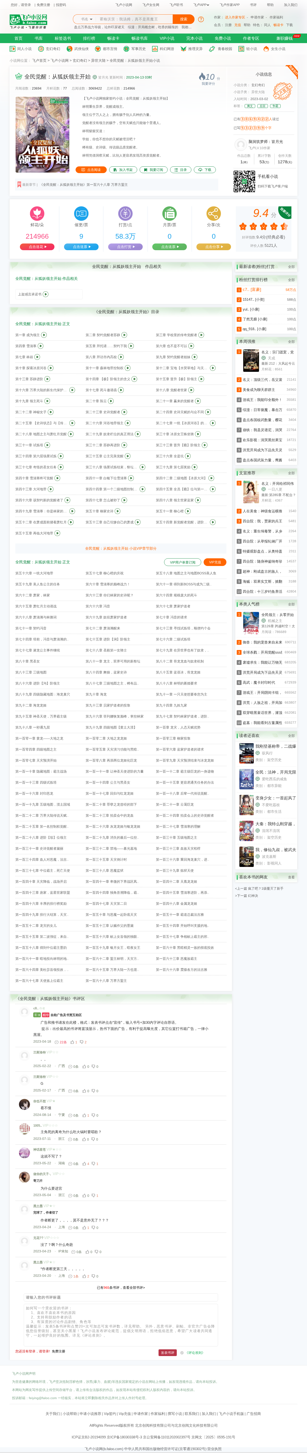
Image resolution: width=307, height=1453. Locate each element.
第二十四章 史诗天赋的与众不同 (180, 412)
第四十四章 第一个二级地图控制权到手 (112, 489)
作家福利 (276, 17)
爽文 (250, 106)
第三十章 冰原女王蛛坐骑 (175, 434)
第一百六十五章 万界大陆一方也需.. (112, 970)
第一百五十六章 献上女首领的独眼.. (112, 937)
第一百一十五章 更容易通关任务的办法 (185, 782)
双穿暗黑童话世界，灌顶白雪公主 (270, 713)
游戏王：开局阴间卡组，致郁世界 (270, 692)
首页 (18, 38)
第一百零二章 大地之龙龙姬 (106, 738)
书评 (253, 5)
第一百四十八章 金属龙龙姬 (176, 903)
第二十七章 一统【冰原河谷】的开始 (182, 423)
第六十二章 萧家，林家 (32, 595)
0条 (76, 1067)
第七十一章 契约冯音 (31, 628)
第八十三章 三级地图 (31, 672)
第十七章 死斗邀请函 (101, 390)
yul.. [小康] (251, 309)
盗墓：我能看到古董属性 (262, 723)
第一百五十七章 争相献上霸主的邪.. (182, 937)
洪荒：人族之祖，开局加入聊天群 (270, 703)
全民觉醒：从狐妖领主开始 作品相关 (46, 279)
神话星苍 (39, 1149)
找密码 (61, 5)
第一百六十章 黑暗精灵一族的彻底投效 (185, 948)
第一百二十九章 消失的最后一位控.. (112, 837)
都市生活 (274, 811)
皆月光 (103, 77)
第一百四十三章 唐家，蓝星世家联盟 (42, 892)
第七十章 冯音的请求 (171, 617)
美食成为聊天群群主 (259, 390)
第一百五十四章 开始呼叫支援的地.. (182, 925)
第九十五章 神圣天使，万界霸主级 (41, 716)
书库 (39, 38)
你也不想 (39, 1101)
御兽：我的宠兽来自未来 (262, 642)
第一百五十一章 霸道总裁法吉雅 (180, 914)
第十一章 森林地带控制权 (105, 368)
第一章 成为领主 (27, 335)
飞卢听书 (176, 5)
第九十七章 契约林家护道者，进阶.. (182, 716)
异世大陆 (98, 60)
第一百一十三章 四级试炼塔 (36, 782)
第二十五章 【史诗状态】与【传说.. (41, 423)
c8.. (36, 1008)
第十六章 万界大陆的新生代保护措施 (41, 390)
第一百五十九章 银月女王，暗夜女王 (113, 948)
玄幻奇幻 (53, 49)
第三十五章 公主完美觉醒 (105, 456)
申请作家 (257, 17)
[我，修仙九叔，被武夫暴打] (246, 866)
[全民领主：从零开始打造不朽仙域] (245, 633)
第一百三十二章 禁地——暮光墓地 (111, 848)
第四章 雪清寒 (25, 346)
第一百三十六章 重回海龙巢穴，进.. (182, 859)
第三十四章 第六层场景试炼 (36, 456)
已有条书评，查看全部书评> (121, 1287)
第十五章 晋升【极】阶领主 (176, 379)
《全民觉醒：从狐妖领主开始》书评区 (50, 998)
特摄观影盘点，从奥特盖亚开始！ (270, 551)
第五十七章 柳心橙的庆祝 (105, 573)
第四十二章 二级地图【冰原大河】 (181, 478)
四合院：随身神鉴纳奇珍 (262, 561)
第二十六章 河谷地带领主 (105, 423)
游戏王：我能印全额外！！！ (266, 400)
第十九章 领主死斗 (29, 401)
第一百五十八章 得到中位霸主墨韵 (41, 948)
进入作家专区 (235, 17)
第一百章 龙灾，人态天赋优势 (178, 727)
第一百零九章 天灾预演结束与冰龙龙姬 (185, 760)
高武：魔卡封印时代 (259, 682)
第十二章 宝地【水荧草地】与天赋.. (182, 368)
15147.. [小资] (253, 299)
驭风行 (267, 753)
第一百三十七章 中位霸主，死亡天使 (42, 870)
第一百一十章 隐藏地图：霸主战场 (41, 771)
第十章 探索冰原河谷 (31, 368)
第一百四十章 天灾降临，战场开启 (41, 881)
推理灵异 (195, 49)
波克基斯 (269, 856)
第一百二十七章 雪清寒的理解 (178, 826)
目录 (183, 170)
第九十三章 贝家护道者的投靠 (108, 705)
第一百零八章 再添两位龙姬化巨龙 (111, 760)
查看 (291, 877)
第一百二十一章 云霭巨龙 (175, 804)
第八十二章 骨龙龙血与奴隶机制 (180, 661)
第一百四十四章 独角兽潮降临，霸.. (112, 892)
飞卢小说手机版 (231, 1414)
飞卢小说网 (123, 5)
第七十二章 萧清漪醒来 (103, 628)
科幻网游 (167, 49)
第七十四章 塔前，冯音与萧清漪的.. (42, 639)
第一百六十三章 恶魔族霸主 (176, 959)
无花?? (38, 1238)
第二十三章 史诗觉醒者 (103, 412)
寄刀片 (38, 1180)
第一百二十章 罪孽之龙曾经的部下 (111, 804)
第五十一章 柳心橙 (170, 511)
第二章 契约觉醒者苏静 (103, 335)
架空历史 (274, 760)
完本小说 (194, 38)
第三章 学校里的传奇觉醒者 (176, 335)
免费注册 (43, 5)
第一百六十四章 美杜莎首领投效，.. (42, 970)
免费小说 (223, 38)
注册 (228, 25)
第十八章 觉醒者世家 (171, 390)
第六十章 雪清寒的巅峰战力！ (108, 584)
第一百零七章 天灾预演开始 (36, 760)
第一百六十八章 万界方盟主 (106, 981)
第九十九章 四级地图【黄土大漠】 (111, 727)
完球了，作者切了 (45, 1212)
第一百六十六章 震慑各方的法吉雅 (181, 970)
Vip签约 (110, 1414)
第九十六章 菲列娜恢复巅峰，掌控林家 (115, 716)
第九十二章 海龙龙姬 (31, 705)
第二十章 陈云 (96, 401)
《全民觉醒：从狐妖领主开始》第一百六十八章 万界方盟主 (84, 185)
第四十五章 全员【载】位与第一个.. (182, 489)
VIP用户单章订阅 (182, 562)
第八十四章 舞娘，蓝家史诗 (106, 672)
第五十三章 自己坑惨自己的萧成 (110, 522)
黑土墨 (38, 1206)
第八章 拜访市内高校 (101, 357)
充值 (237, 25)
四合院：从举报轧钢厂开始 (264, 541)
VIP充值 (215, 562)
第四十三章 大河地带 (31, 489)
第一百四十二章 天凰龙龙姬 (176, 881)
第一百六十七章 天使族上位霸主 (39, 981)
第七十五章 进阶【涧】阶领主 (108, 639)
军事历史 (138, 49)
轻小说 (251, 49)
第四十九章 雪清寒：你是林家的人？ (41, 511)
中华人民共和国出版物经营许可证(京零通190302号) (165, 1449)
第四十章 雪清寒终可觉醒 (34, 478)
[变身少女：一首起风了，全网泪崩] (246, 814)
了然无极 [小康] (255, 319)
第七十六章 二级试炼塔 (173, 639)
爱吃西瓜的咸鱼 (274, 779)
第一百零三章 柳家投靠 (173, 738)
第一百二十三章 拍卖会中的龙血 (110, 815)
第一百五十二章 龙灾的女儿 (36, 925)
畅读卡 (278, 25)
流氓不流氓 (271, 831)
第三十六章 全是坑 (170, 456)
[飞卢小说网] (31, 27)
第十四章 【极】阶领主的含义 (108, 379)
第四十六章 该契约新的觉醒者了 (39, 500)
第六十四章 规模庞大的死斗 (176, 595)
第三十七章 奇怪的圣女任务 (36, 467)
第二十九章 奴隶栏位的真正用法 (110, 434)
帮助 (270, 5)
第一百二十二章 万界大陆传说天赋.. (42, 815)
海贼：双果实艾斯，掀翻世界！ (268, 581)
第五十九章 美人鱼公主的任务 (37, 584)
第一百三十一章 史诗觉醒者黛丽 (39, 848)
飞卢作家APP (230, 5)
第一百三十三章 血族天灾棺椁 (178, 848)
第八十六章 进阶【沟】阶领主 (37, 683)
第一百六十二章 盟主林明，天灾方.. (112, 959)
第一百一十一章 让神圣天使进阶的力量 (115, 771)
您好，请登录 (21, 5)
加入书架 (126, 170)
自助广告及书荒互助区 (58, 1015)
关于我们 (53, 1414)
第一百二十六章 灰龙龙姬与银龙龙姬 (113, 826)
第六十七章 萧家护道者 (173, 606)
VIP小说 (167, 38)
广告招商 (254, 1414)
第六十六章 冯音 (98, 606)
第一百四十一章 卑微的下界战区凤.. (112, 881)
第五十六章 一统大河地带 (34, 573)
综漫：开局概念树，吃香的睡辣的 (153, 27)
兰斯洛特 (39, 1052)
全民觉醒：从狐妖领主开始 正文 (42, 324)
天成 (271, 358)
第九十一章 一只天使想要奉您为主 (181, 694)
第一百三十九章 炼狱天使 (175, 870)
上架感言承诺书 (29, 294)
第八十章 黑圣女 (27, 661)
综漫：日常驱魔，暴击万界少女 (268, 410)
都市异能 (274, 786)
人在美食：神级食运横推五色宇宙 (270, 511)
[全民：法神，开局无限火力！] (246, 788)
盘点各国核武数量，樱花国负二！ (270, 420)
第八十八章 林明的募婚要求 (176, 683)
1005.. (37, 1125)
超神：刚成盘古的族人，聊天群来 (270, 571)
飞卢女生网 (150, 5)
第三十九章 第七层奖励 (173, 467)
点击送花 (36, 247)
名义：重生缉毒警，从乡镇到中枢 (270, 531)
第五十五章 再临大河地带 (34, 533)
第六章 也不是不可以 (171, 346)
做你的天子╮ (42, 1174)
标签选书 (63, 38)
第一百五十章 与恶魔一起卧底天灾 (111, 914)
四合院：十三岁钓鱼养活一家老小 (270, 591)
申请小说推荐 (90, 1414)
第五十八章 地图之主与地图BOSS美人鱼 (186, 573)
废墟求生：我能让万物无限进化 (268, 662)
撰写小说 (175, 1414)
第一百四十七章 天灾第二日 (106, 903)
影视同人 (274, 863)
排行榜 (89, 38)
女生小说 (278, 49)
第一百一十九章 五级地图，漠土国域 (42, 804)
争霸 (275, 106)
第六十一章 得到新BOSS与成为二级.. (184, 584)
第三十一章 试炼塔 (29, 445)
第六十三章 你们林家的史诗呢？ (110, 595)
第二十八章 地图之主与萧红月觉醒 (41, 434)
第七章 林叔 (24, 357)
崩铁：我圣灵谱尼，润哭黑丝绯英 (270, 430)
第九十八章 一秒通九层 (32, 727)
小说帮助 (70, 1414)
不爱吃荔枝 (271, 805)
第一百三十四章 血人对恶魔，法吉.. (42, 859)
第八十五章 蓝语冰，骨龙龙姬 (178, 672)
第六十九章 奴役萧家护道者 (106, 617)
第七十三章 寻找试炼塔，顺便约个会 (183, 628)
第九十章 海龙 (96, 694)
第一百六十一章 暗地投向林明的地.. (42, 959)
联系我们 (192, 1414)
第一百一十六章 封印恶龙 (34, 793)
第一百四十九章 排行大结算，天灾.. (42, 914)
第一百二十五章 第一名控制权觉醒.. (42, 826)
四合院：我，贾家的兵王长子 (266, 521)
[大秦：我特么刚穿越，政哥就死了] (246, 840)
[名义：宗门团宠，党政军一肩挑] (245, 371)
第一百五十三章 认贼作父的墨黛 (110, 925)
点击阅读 (94, 170)
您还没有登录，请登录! (32, 1351)
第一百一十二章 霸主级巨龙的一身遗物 (185, 771)
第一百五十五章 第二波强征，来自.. (42, 937)
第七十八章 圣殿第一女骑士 (106, 650)
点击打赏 (124, 247)
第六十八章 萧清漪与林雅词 (36, 617)
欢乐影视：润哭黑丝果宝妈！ (266, 440)
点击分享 (212, 247)
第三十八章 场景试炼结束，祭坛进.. (112, 467)
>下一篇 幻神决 (246, 896)
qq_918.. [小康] (254, 329)
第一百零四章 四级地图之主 (36, 749)
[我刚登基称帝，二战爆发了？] (246, 762)
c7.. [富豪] (252, 289)
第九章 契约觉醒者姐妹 (173, 357)
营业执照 (214, 1449)
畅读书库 (139, 38)
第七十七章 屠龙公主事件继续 (37, 650)
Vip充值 (125, 1414)
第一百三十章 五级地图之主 (176, 837)
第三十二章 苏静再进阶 (103, 445)
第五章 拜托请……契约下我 (106, 346)
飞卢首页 (39, 60)
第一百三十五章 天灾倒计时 (106, 859)
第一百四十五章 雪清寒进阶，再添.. (182, 892)
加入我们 (290, 5)
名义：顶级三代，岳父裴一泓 (266, 380)
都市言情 (110, 49)
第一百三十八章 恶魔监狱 (105, 870)
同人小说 (24, 49)
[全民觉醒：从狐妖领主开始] (42, 171)
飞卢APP (200, 5)
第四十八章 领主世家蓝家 (175, 500)
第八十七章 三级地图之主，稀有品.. (112, 683)
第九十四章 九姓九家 (171, 705)
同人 (267, 25)
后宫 (263, 106)
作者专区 (251, 38)
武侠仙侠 (81, 49)
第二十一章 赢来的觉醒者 (175, 401)
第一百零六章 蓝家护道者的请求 (180, 749)
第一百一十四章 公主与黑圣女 (108, 782)
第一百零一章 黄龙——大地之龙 (39, 738)
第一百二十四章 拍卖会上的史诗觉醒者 (185, 815)
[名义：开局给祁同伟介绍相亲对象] (245, 502)
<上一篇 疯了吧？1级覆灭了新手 (259, 888)
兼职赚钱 (284, 38)
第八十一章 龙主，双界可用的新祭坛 (113, 661)
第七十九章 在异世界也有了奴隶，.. (182, 650)
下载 (289, 25)
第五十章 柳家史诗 (99, 511)
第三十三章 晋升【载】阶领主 (178, 445)
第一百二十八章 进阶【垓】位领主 (41, 837)
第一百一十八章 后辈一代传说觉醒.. (182, 793)
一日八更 (275, 489)
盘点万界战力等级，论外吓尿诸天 (99, 27)
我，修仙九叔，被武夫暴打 (279, 850)
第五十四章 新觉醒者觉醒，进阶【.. (182, 522)
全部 (291, 267)
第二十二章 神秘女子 (31, 412)
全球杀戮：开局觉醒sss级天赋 (267, 652)
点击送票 (80, 247)
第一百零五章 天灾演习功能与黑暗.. (112, 749)
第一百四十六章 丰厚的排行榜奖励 (41, 903)
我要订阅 (156, 170)
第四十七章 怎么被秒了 (103, 500)
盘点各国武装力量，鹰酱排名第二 (270, 460)
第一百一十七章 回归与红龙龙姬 (110, 793)
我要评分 (208, 83)
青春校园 (225, 49)
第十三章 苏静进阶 (29, 379)
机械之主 (275, 621)
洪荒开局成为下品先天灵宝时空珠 (270, 450)
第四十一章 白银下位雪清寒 (106, 478)
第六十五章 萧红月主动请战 (36, 606)
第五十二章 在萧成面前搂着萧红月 (41, 522)
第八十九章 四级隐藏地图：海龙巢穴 (42, 694)
